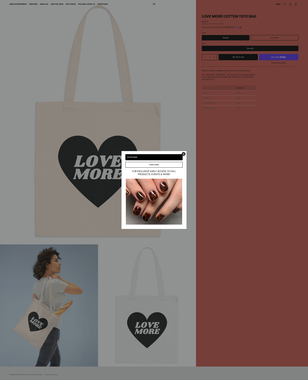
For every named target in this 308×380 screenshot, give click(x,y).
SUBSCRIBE (154, 164)
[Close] (183, 154)
